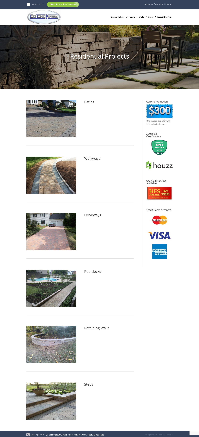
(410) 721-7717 (38, 4)
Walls (141, 17)
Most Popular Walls (77, 434)
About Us (149, 4)
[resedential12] (51, 419)
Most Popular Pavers (58, 434)
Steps (150, 17)
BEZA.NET (169, 434)
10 (55, 131)
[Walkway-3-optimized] (51, 193)
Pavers (131, 17)
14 (65, 131)
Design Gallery (117, 17)
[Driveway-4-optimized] (51, 249)
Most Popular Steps (96, 434)
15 (67, 131)
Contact (169, 4)
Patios (89, 102)
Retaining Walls (96, 327)
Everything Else (164, 17)
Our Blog (159, 4)
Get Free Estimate (63, 4)
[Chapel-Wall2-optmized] (51, 362)
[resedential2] (51, 136)
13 (62, 131)
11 (58, 131)
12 (60, 131)
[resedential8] (51, 306)
